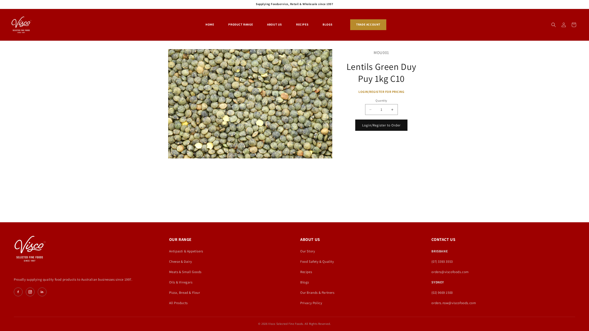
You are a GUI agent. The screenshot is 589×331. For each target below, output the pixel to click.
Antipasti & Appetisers (186, 251)
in (42, 292)
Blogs (304, 282)
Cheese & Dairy (180, 261)
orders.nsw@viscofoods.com (453, 303)
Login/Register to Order (381, 125)
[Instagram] (30, 292)
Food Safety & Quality (317, 261)
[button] (554, 25)
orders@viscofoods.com (450, 272)
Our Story (307, 251)
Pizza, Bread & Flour (184, 292)
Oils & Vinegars (181, 282)
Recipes (306, 272)
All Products (178, 303)
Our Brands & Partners (317, 292)
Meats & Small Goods (185, 272)
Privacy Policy (311, 303)
